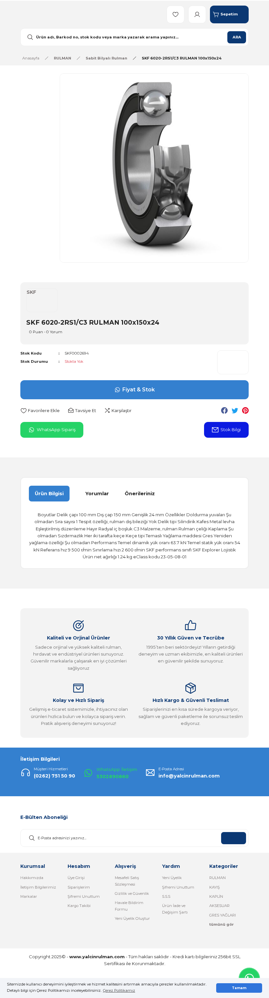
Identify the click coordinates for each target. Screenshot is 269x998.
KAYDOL (233, 838)
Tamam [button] (239, 988)
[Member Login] (197, 14)
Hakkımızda (31, 877)
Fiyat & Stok (138, 389)
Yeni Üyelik (172, 877)
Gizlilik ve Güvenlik (132, 893)
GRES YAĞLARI (222, 915)
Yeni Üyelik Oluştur (132, 918)
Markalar (28, 896)
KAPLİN (216, 896)
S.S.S (166, 896)
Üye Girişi (76, 877)
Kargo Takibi (79, 905)
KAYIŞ (214, 887)
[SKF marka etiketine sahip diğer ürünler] (233, 362)
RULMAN (217, 877)
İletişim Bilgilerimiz (38, 887)
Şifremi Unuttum (84, 896)
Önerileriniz (140, 494)
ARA (237, 37)
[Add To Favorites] (40, 410)
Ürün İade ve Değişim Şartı (175, 908)
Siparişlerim (79, 887)
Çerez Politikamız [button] (119, 990)
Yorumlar (97, 494)
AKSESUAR (219, 905)
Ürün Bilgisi (49, 494)
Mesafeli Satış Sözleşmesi (127, 880)
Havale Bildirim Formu (129, 905)
